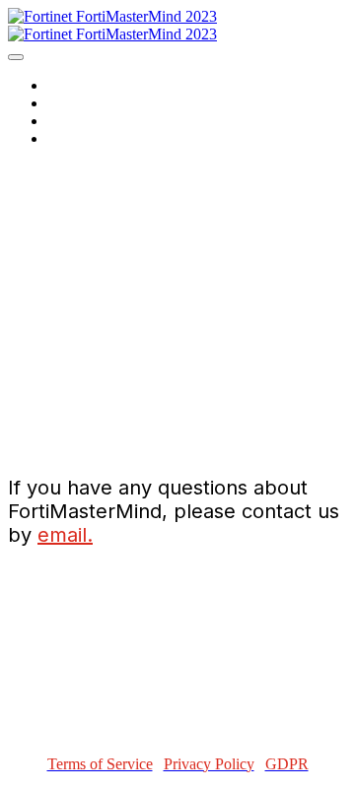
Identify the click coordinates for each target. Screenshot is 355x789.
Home (68, 85)
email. (65, 535)
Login (66, 138)
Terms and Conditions (125, 103)
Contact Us (87, 120)
